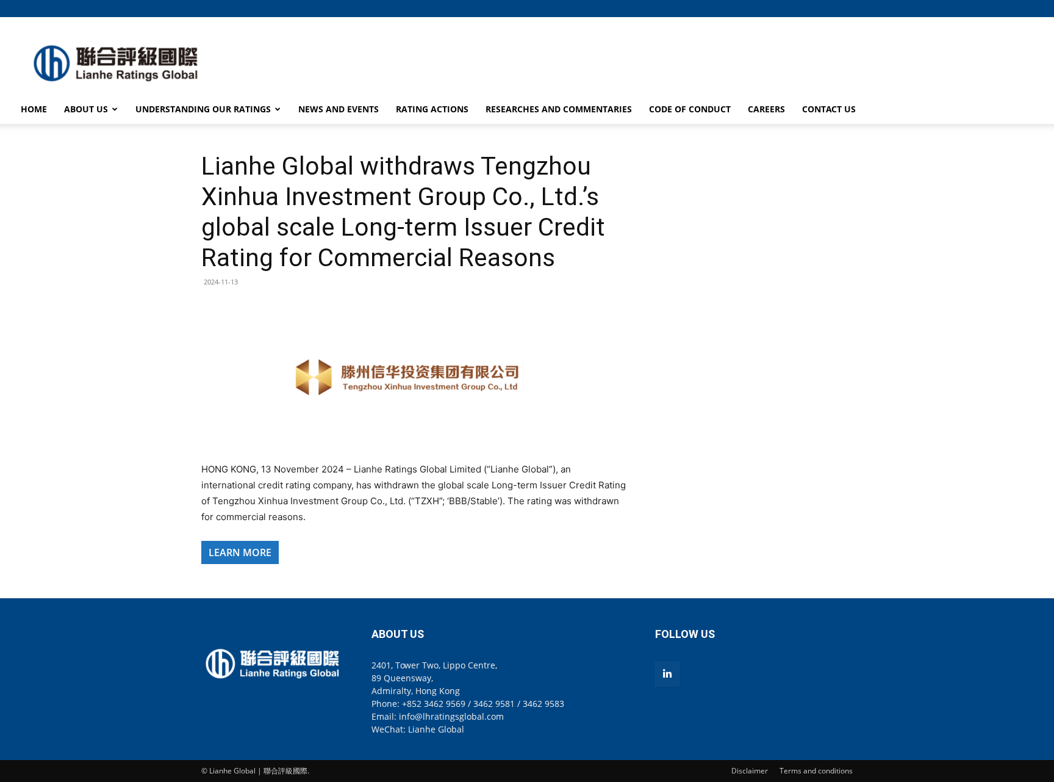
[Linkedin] (667, 674)
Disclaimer (749, 771)
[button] (843, 8)
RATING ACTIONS (432, 109)
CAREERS (766, 109)
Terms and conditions (816, 771)
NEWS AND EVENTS (338, 109)
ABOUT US (86, 109)
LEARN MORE (240, 552)
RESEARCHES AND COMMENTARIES (559, 109)
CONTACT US (829, 109)
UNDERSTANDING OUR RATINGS (203, 109)
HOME (34, 109)
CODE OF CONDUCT (690, 109)
